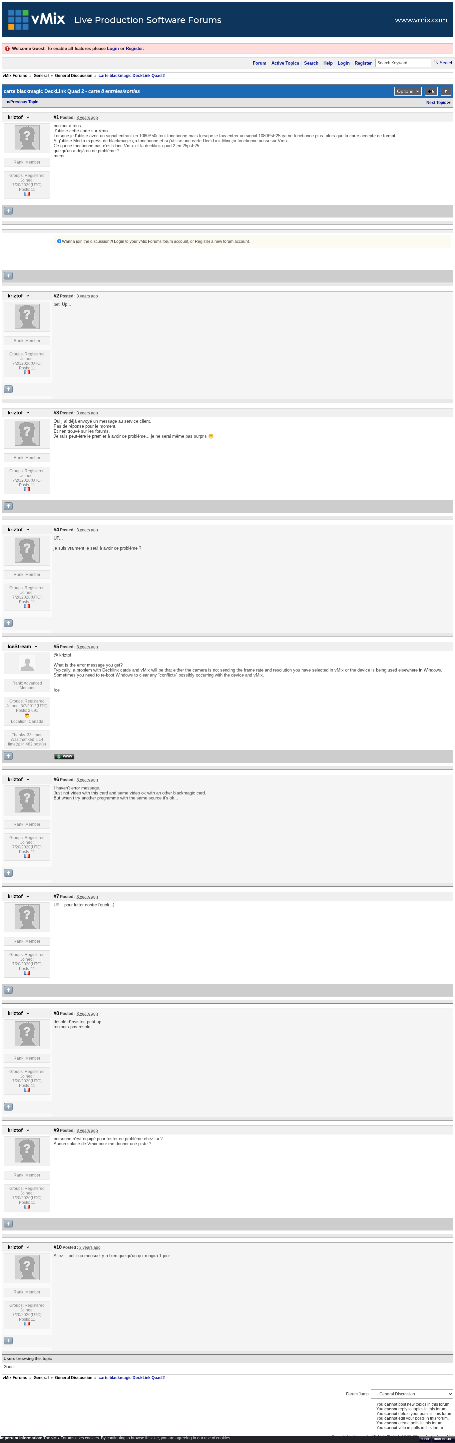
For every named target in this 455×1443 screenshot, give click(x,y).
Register (134, 48)
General (41, 75)
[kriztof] (27, 149)
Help (328, 63)
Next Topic (436, 102)
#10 (58, 1247)
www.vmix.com (421, 20)
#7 (56, 896)
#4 (56, 529)
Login (113, 48)
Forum (259, 63)
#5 (56, 646)
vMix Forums (15, 75)
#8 (56, 1013)
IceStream (19, 646)
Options (405, 91)
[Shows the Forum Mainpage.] (37, 21)
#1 (56, 117)
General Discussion (73, 75)
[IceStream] (27, 670)
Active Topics (285, 63)
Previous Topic (24, 102)
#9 (56, 1130)
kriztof (15, 117)
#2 (56, 295)
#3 (56, 412)
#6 (56, 779)
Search (311, 63)
